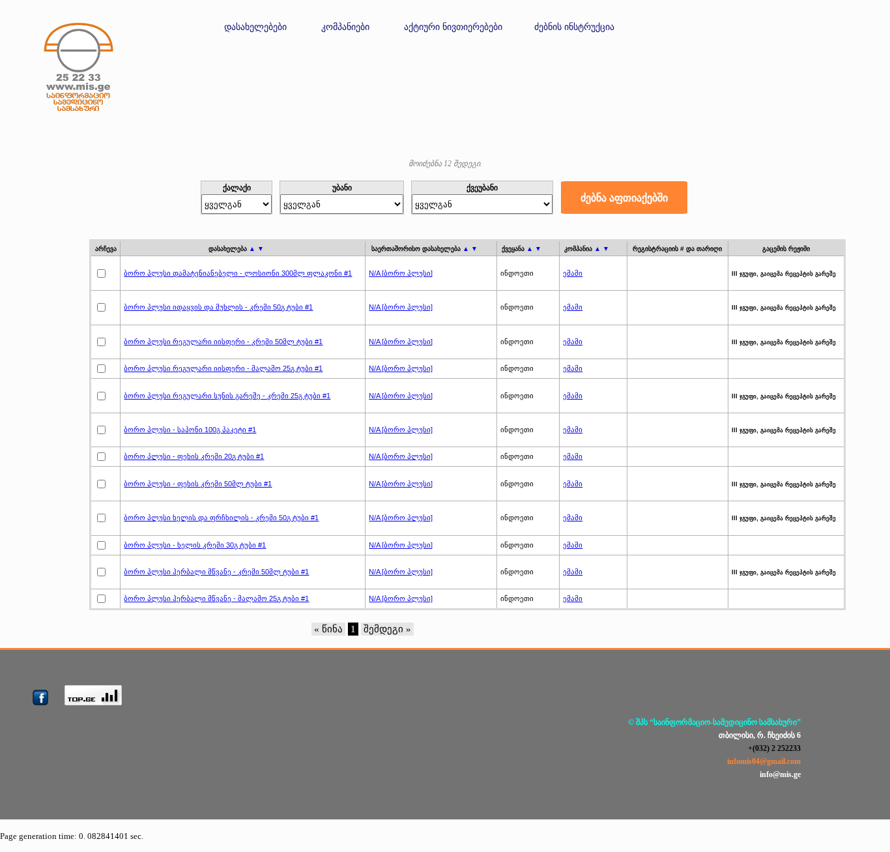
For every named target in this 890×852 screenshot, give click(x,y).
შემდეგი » (387, 629)
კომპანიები (345, 27)
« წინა (328, 629)
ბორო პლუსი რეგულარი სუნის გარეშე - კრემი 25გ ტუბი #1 (227, 396)
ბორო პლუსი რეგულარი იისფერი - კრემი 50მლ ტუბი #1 (223, 341)
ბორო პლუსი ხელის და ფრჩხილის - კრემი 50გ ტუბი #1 (221, 517)
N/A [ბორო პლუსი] (401, 273)
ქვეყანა (521, 248)
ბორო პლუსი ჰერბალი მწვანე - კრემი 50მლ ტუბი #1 (216, 572)
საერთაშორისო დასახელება (424, 248)
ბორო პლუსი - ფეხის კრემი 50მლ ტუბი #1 (198, 484)
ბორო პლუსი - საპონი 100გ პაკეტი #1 (190, 429)
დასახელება (236, 248)
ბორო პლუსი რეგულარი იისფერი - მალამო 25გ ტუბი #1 (223, 368)
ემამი (572, 273)
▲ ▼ (256, 248)
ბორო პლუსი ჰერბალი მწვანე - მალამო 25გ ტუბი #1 (216, 598)
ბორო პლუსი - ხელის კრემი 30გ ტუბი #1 (195, 545)
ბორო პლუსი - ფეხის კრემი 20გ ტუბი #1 (194, 456)
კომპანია (586, 248)
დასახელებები (255, 27)
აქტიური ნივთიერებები (453, 27)
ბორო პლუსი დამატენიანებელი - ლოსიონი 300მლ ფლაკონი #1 (238, 273)
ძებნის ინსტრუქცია (574, 27)
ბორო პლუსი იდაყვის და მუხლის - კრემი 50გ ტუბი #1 (218, 307)
